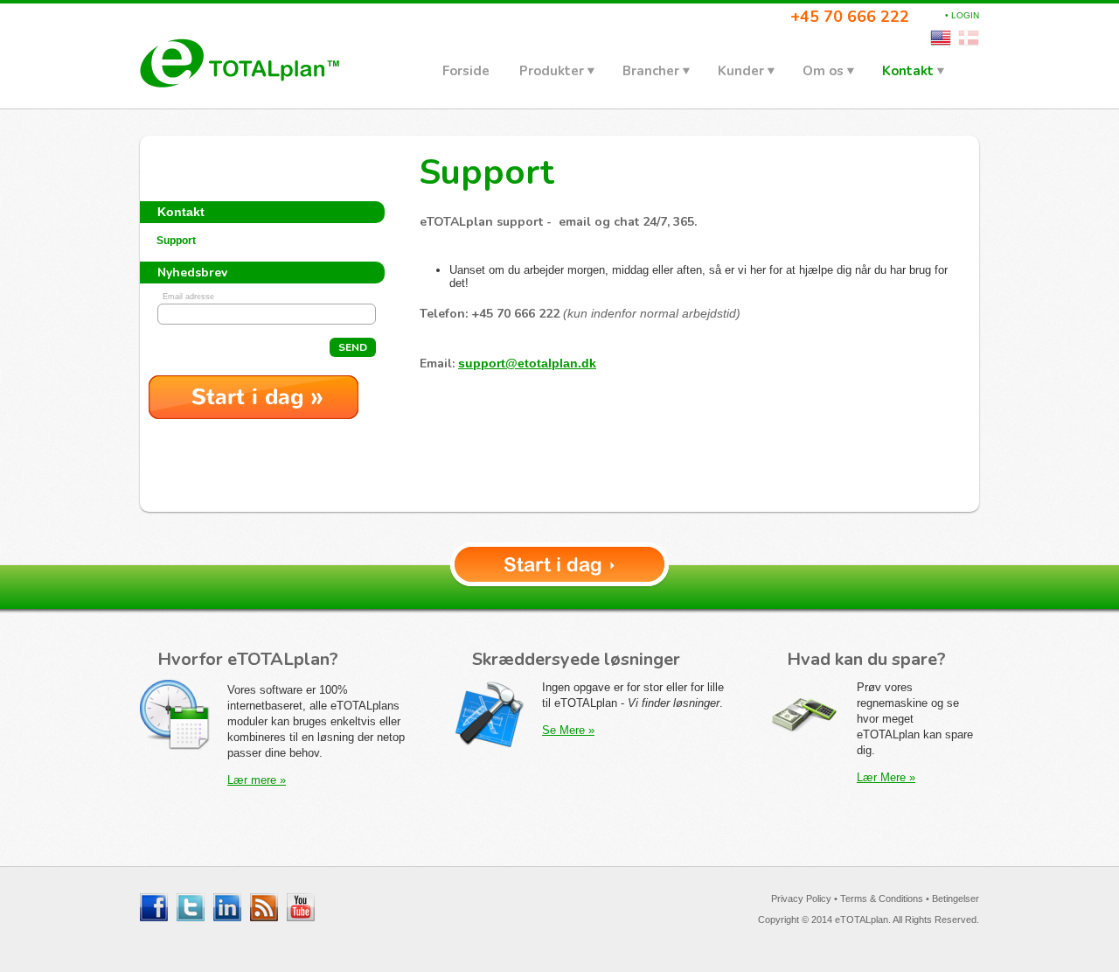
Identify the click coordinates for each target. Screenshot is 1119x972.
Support (176, 240)
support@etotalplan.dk (527, 363)
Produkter (551, 71)
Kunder (741, 71)
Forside (466, 71)
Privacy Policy (801, 898)
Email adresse (188, 296)
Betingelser (955, 898)
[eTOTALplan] (239, 62)
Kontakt (908, 71)
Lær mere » (256, 780)
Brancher (650, 71)
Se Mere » (568, 730)
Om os (823, 71)
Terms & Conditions (881, 898)
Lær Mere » (886, 777)
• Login (962, 15)
